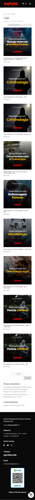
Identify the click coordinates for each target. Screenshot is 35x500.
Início (5, 14)
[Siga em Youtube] (7, 445)
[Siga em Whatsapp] (11, 445)
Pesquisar (28, 378)
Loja (8, 14)
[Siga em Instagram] (4, 445)
